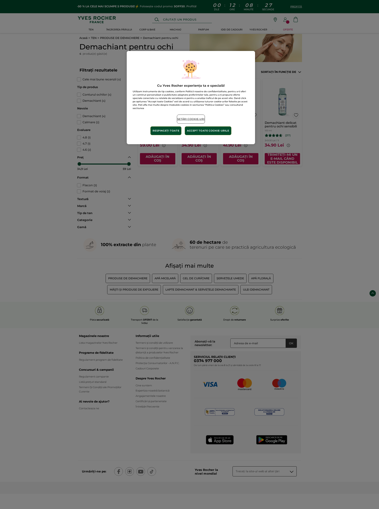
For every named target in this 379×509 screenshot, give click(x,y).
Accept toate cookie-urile (208, 130)
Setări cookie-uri (191, 119)
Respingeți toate (166, 130)
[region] (191, 97)
